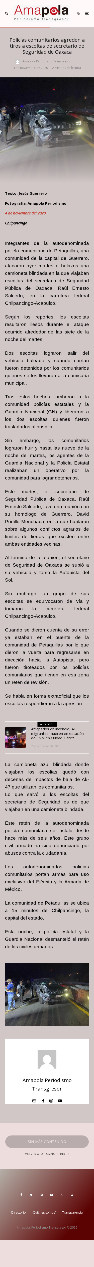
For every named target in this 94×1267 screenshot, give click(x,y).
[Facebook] (21, 1195)
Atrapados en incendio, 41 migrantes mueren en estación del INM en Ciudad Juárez (57, 733)
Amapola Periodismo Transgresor (46, 61)
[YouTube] (51, 1195)
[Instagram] (41, 1195)
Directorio (18, 1212)
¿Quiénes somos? (44, 1212)
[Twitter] (31, 1195)
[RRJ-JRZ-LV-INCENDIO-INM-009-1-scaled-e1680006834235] (15, 737)
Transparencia (72, 1212)
